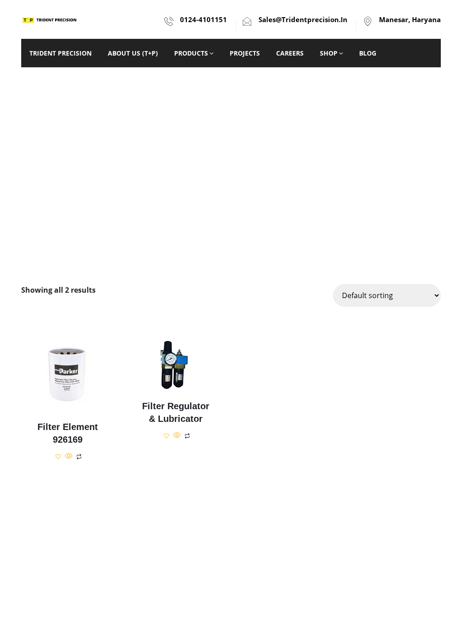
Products (191, 53)
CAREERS (290, 53)
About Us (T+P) (133, 53)
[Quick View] (68, 456)
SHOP (328, 53)
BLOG (367, 53)
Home (209, 184)
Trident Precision (60, 53)
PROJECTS (245, 53)
